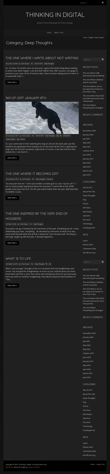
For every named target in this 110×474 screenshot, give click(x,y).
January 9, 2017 (13, 136)
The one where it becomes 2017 (32, 174)
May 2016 (87, 163)
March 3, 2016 (13, 264)
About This (58, 33)
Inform (85, 203)
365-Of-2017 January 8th (26, 98)
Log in (85, 240)
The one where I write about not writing (42, 58)
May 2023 (87, 142)
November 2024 (89, 130)
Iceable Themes (33, 467)
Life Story (87, 207)
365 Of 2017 (39, 64)
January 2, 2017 (13, 179)
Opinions (50, 179)
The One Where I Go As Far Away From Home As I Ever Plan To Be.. (93, 89)
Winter (23, 139)
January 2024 (88, 134)
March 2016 (87, 171)
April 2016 (87, 167)
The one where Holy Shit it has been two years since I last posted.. (93, 98)
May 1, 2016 (12, 224)
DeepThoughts (10, 139)
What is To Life (18, 258)
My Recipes (87, 211)
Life (50, 264)
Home (49, 33)
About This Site (89, 191)
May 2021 (87, 147)
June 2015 (87, 175)
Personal (86, 219)
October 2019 (88, 151)
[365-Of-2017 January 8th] (42, 103)
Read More (12, 82)
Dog (57, 136)
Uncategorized (89, 227)
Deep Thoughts (49, 64)
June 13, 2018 (12, 64)
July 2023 (86, 138)
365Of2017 (66, 136)
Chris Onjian (25, 64)
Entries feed (88, 244)
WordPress (9, 467)
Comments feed (89, 248)
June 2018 (87, 155)
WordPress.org (89, 252)
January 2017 (88, 159)
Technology (87, 223)
